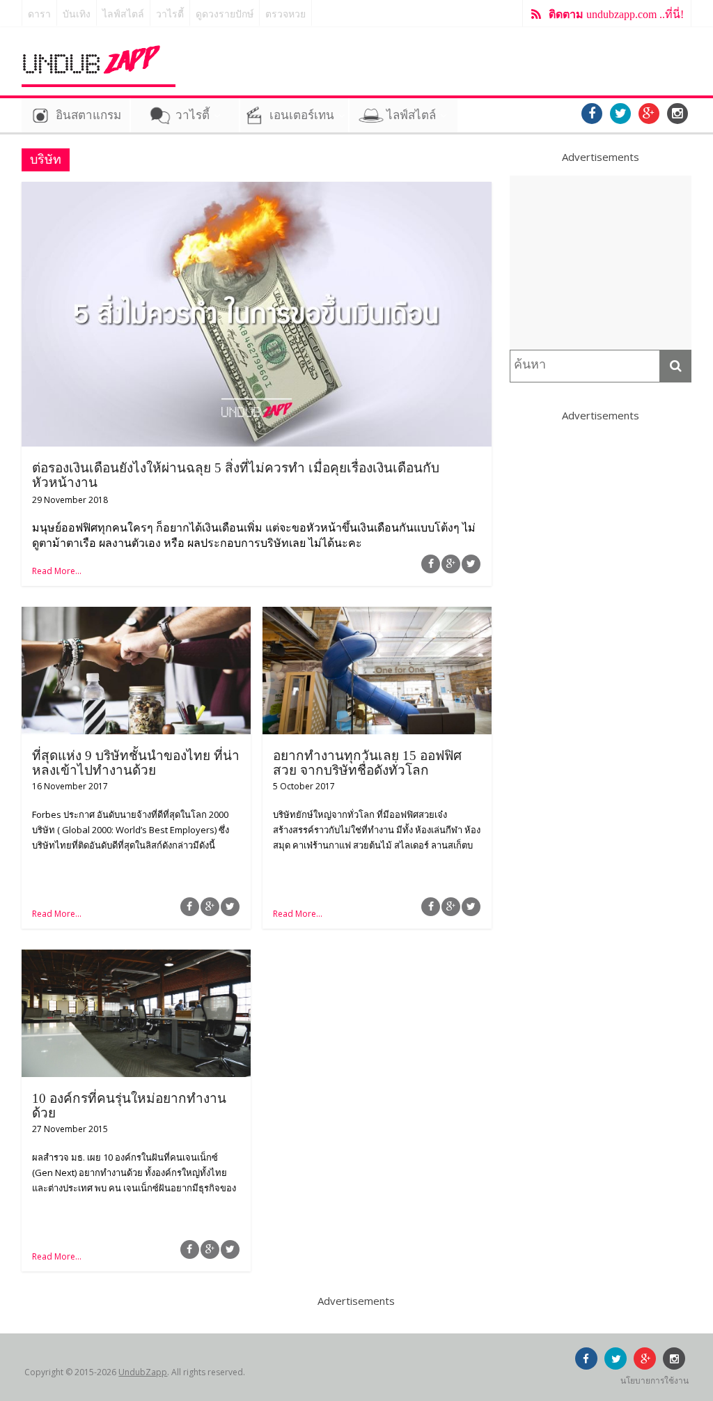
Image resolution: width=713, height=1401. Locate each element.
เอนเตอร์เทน (301, 115)
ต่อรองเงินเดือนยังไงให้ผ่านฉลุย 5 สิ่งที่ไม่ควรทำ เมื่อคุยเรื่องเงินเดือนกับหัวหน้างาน (235, 475)
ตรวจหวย (285, 14)
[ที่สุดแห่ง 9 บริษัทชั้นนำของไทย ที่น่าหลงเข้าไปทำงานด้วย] (136, 615)
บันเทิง (77, 14)
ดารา (39, 14)
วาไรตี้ (170, 14)
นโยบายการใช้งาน (654, 1380)
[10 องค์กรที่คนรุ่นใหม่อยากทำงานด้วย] (136, 958)
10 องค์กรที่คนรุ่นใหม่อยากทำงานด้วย (129, 1105)
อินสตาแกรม (88, 115)
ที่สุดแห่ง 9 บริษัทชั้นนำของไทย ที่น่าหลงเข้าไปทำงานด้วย (136, 762)
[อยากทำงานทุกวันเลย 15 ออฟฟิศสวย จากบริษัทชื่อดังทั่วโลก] (377, 615)
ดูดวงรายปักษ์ (224, 14)
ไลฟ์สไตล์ (123, 14)
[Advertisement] (601, 263)
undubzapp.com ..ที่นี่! (616, 14)
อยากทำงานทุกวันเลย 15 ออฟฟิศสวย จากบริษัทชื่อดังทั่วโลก (367, 762)
